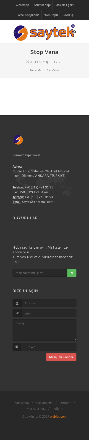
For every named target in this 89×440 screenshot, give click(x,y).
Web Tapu (51, 15)
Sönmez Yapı (42, 5)
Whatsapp (22, 5)
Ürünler (65, 403)
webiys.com (58, 416)
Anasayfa (35, 70)
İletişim (57, 408)
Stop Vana (53, 70)
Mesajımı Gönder (61, 357)
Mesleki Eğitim (64, 5)
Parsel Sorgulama (28, 15)
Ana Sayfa (21, 403)
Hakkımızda (43, 403)
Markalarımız (35, 408)
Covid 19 (68, 15)
